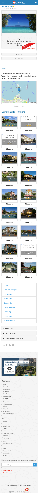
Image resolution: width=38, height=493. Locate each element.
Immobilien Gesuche (8, 443)
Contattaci (5, 472)
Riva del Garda (6, 426)
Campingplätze (9, 294)
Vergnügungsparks (7, 404)
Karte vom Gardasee (8, 450)
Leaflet (28, 102)
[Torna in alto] (32, 487)
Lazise (4, 431)
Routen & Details (19, 106)
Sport (4, 416)
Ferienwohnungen (10, 290)
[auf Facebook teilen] (7, 345)
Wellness (5, 406)
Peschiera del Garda (8, 433)
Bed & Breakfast (9, 307)
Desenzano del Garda (8, 424)
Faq (4, 468)
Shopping (7, 312)
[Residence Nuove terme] (28, 246)
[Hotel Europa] (28, 118)
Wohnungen (8, 298)
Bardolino (5, 421)
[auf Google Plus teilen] (13, 345)
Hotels (6, 285)
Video (4, 448)
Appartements (6, 391)
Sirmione (5, 428)
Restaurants (8, 316)
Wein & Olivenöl (9, 320)
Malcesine (5, 435)
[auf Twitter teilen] (10, 345)
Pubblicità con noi (7, 470)
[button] (19, 90)
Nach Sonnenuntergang (8, 413)
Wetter (4, 441)
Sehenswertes (6, 411)
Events (4, 446)
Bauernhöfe (8, 303)
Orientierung (6, 453)
